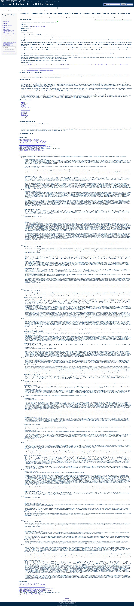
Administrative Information (7, 25)
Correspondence (41, 68)
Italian (48, 70)
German (36, 70)
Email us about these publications (9, 53)
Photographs (60, 68)
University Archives (4, 10)
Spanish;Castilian (42, 70)
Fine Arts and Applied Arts (18, 10)
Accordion (27, 64)
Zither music (32, 65)
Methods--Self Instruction (50, 68)
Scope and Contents (6, 19)
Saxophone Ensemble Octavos (8, 45)
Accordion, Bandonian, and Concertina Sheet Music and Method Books (9, 42)
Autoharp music (33, 64)
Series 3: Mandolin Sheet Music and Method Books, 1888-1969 (33, 141)
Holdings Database (44, 4)
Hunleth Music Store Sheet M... (38, 10)
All (19, 151)
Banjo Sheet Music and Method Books (9, 33)
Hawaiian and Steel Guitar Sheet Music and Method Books (8, 35)
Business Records (33, 68)
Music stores (109, 64)
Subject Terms (4, 23)
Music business (94, 64)
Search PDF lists (130, 4)
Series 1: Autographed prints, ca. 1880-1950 (28, 139)
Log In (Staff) (67, 598)
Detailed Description (6, 27)
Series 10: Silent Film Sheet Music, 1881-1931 (29, 149)
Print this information (127, 19)
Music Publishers (102, 64)
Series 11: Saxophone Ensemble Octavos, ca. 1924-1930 (31, 150)
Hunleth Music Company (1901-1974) (37, 26)
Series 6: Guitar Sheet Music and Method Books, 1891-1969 (32, 145)
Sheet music (66, 68)
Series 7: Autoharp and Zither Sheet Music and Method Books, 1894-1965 (35, 146)
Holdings (10, 10)
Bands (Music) (41, 64)
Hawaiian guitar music (78, 64)
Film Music (53, 64)
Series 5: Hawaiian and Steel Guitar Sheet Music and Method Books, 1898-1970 (36, 143)
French (51, 70)
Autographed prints (6, 29)
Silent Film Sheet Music (6, 44)
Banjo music (47, 64)
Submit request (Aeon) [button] (100, 19)
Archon (66, 604)
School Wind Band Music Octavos (8, 30)
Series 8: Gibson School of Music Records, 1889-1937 (31, 147)
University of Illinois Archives (16, 4)
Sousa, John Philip (124, 64)
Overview (3, 17)
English (28, 70)
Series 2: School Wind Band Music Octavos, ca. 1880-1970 (32, 140)
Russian (32, 70)
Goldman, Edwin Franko (61, 64)
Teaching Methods (25, 65)
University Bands (28, 10)
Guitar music (70, 64)
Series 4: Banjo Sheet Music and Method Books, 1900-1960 (32, 142)
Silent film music (116, 64)
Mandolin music (86, 64)
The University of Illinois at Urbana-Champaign (69, 605)
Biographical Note (5, 21)
